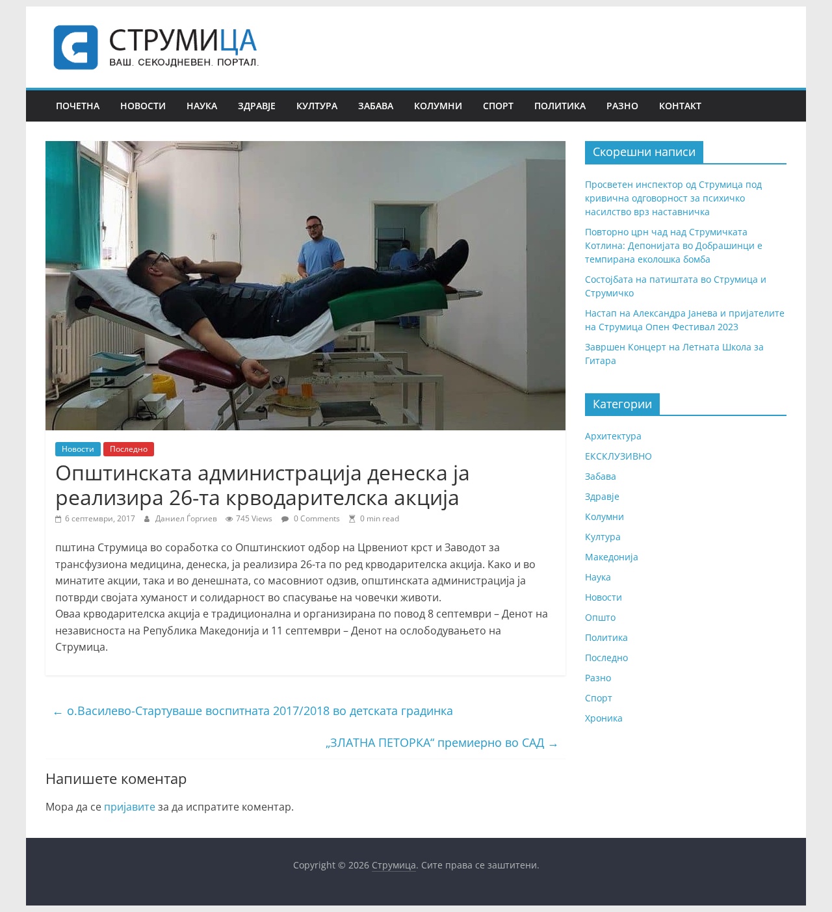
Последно (129, 448)
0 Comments (316, 518)
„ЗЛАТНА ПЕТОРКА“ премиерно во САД (442, 742)
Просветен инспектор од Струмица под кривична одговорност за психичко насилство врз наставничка (673, 198)
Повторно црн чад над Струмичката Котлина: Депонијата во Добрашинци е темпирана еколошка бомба (673, 245)
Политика (560, 105)
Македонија (611, 557)
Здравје (257, 105)
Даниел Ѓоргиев (187, 518)
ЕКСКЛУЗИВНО (618, 456)
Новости (143, 105)
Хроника (604, 718)
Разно (622, 105)
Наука (202, 105)
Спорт (498, 105)
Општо (600, 617)
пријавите (129, 807)
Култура (316, 105)
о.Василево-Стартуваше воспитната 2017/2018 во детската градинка (252, 710)
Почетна (77, 105)
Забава (375, 105)
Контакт (680, 105)
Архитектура (613, 436)
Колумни (438, 105)
